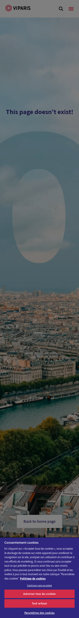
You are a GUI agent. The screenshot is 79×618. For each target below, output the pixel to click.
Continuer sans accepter (39, 585)
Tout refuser (39, 603)
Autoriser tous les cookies (39, 594)
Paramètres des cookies (39, 613)
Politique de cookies (33, 578)
